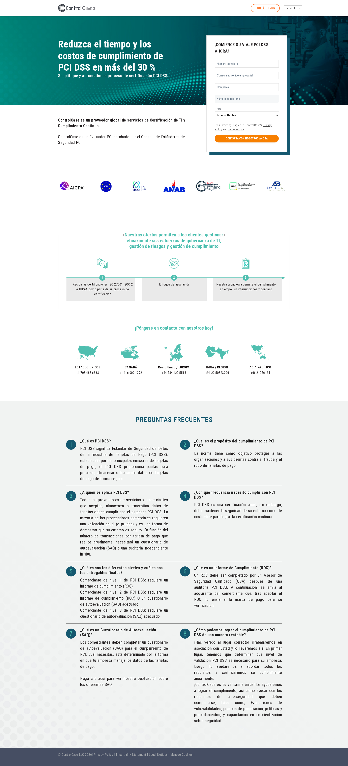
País (219, 109)
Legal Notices (158, 755)
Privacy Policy (103, 755)
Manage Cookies (181, 755)
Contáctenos (265, 8)
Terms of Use (236, 129)
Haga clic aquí (92, 678)
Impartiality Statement (131, 755)
